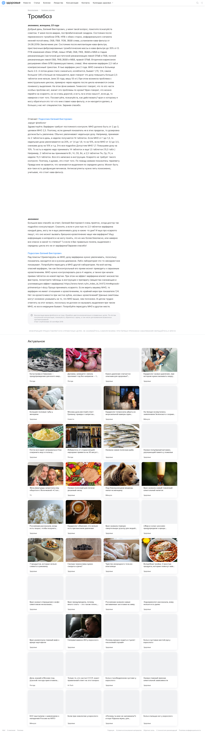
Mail (3, 730)
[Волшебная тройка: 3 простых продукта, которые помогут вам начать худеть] (159, 556)
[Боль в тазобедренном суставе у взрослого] (121, 670)
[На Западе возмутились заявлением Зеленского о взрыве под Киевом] (159, 404)
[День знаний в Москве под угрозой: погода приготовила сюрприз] (45, 670)
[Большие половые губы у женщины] (45, 404)
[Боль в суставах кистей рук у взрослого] (159, 632)
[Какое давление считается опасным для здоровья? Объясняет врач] (121, 366)
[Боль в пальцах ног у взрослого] (159, 708)
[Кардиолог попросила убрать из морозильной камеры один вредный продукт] (121, 404)
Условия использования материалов (129, 730)
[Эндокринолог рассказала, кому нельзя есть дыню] (159, 594)
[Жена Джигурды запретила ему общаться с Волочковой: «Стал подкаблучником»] (45, 480)
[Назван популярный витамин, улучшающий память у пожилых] (159, 442)
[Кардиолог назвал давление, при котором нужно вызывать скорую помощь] (159, 366)
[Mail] (3, 3)
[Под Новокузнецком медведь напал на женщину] (121, 480)
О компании (11, 730)
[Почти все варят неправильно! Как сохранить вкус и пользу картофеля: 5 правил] (45, 442)
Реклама (20, 730)
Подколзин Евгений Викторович (55, 119)
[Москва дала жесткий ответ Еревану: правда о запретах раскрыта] (83, 404)
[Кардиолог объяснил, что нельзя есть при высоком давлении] (83, 518)
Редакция (110, 730)
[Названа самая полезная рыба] (121, 442)
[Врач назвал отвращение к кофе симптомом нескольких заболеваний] (45, 594)
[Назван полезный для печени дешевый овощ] (83, 480)
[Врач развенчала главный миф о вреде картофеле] (45, 632)
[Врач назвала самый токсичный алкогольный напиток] (159, 480)
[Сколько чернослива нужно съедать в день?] (83, 556)
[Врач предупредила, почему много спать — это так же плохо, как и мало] (83, 594)
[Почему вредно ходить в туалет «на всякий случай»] (121, 632)
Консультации (33, 10)
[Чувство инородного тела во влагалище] (121, 556)
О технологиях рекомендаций (166, 730)
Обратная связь (148, 730)
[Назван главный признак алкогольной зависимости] (159, 670)
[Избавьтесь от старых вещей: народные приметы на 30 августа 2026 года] (83, 442)
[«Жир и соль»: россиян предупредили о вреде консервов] (159, 518)
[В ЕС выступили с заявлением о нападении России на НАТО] (45, 708)
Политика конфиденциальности (190, 730)
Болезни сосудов (48, 10)
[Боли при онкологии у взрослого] (83, 708)
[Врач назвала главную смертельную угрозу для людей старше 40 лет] (121, 518)
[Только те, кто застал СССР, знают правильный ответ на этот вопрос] (83, 670)
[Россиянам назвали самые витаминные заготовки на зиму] (121, 594)
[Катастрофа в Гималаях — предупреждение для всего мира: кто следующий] (45, 366)
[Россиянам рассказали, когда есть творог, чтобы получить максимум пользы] (45, 518)
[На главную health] (12, 3)
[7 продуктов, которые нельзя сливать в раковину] (45, 556)
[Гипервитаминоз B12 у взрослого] (83, 632)
